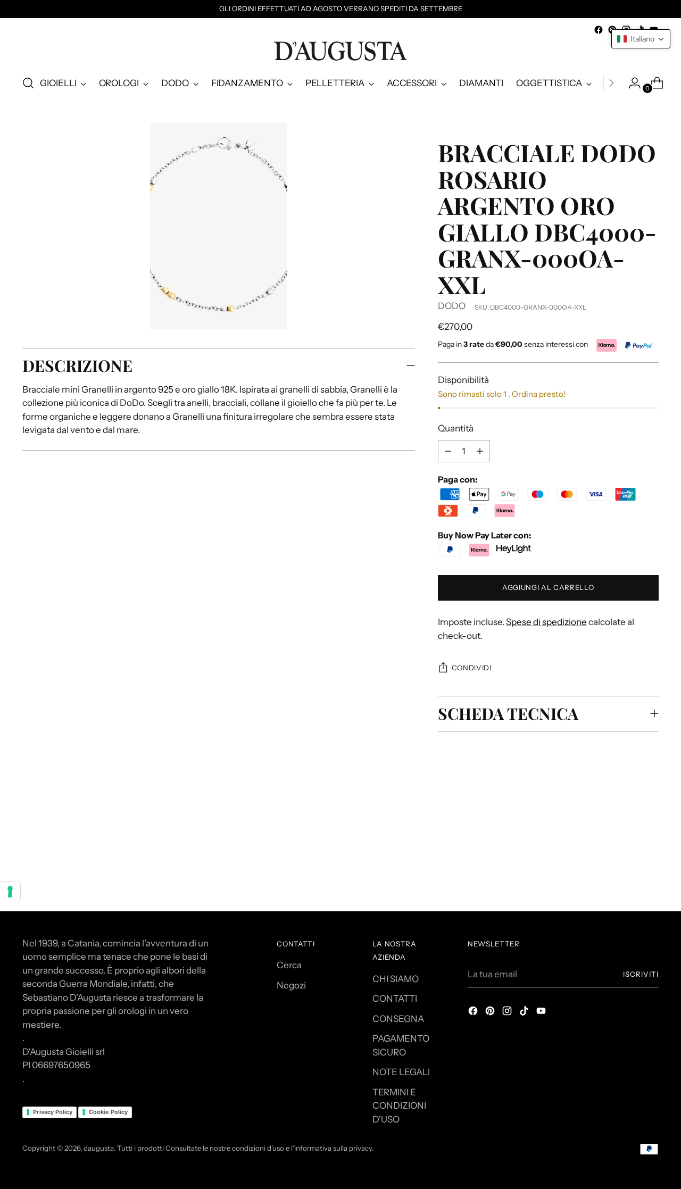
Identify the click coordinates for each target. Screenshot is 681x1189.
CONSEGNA (398, 1018)
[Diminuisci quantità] (479, 451)
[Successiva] (611, 83)
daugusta (99, 1148)
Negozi (291, 985)
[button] (641, 39)
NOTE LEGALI (401, 1072)
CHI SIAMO (395, 979)
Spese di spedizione (546, 622)
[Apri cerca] (28, 83)
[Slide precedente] (625, 833)
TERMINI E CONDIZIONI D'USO (399, 1106)
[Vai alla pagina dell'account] (630, 83)
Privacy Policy (52, 1112)
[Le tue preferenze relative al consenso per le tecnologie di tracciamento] (10, 892)
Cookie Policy (108, 1112)
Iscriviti (641, 974)
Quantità (456, 428)
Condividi (472, 667)
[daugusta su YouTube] (542, 1012)
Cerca (289, 965)
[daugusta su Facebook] (598, 30)
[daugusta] (340, 51)
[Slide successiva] (650, 832)
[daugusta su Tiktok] (525, 1012)
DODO (452, 306)
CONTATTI (394, 998)
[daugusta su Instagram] (508, 1012)
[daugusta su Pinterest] (491, 1012)
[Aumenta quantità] (448, 451)
